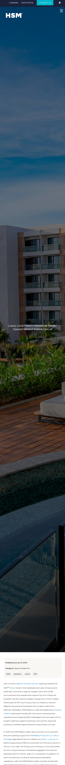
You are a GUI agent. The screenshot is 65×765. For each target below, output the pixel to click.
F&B (35, 674)
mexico (27, 674)
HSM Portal (27, 2)
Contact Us (45, 2)
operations (17, 674)
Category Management (21, 668)
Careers (13, 2)
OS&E (8, 674)
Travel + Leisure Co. (49, 739)
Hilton (12, 687)
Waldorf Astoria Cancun (27, 683)
